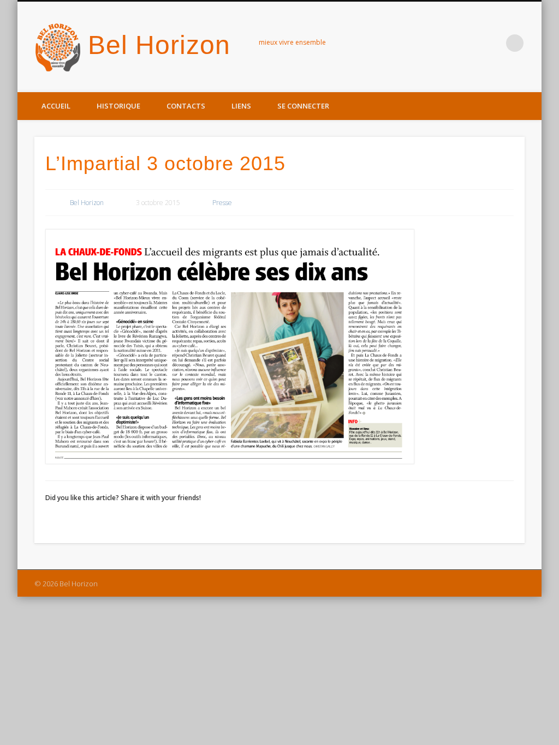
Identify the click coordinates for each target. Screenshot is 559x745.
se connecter (303, 106)
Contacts (185, 106)
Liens (241, 106)
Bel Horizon (159, 45)
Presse (222, 202)
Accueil (55, 106)
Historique (118, 106)
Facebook (492, 43)
